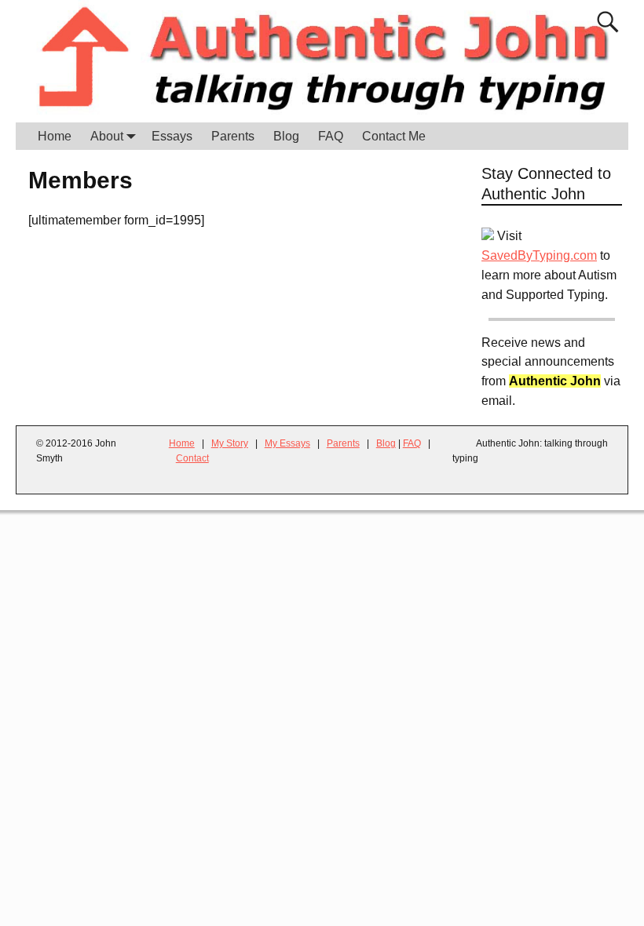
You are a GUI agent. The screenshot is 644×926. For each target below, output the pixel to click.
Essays (172, 136)
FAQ (330, 136)
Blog (286, 136)
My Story (229, 443)
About (106, 136)
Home (54, 136)
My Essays (287, 443)
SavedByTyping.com (539, 255)
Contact (192, 458)
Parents (232, 136)
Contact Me (394, 136)
